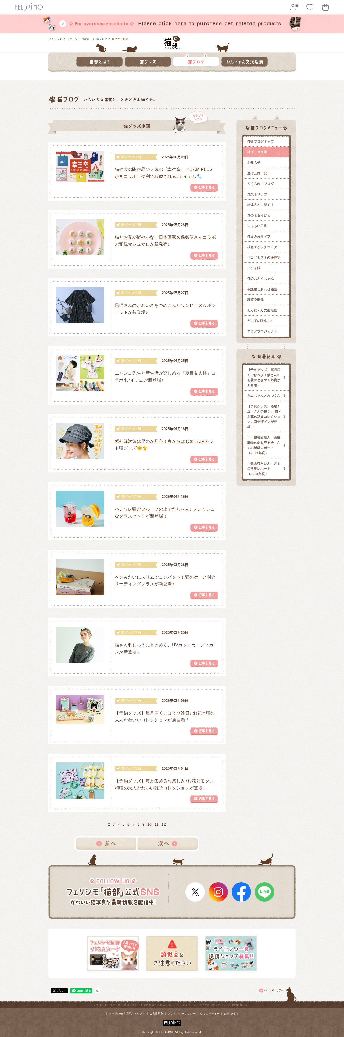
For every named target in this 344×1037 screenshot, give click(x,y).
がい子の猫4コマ (260, 321)
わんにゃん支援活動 (262, 310)
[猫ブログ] (196, 60)
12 (163, 824)
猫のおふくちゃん (260, 278)
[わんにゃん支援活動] (244, 60)
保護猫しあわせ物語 (262, 289)
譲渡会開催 (255, 300)
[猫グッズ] (148, 60)
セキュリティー (210, 1013)
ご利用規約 (156, 1013)
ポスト (61, 990)
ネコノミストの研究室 (264, 257)
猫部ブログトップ (260, 141)
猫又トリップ (257, 194)
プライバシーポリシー (182, 1013)
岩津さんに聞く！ (260, 205)
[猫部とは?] (99, 60)
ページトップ (278, 993)
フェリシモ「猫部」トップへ (127, 1013)
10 (149, 824)
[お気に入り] (310, 7)
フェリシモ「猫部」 (79, 38)
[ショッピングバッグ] (325, 7)
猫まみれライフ (259, 236)
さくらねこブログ (260, 184)
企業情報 (229, 1013)
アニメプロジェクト (262, 331)
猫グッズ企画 (257, 152)
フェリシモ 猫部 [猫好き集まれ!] (172, 42)
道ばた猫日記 (257, 173)
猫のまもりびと (259, 215)
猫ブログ (101, 38)
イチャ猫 (253, 268)
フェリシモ (55, 38)
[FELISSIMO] (172, 1021)
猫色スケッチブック (262, 247)
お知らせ (253, 162)
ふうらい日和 (257, 226)
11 (157, 824)
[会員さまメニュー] (294, 7)
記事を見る (204, 188)
